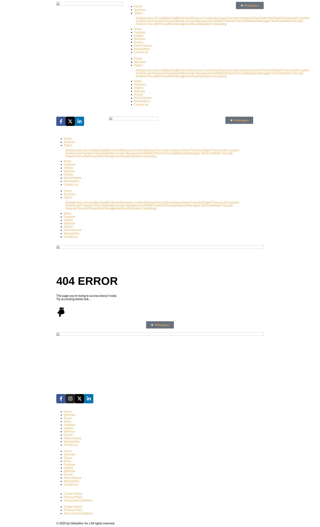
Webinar (139, 39)
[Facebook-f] (61, 398)
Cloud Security (156, 150)
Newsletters (142, 49)
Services (140, 9)
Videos (138, 35)
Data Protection (192, 150)
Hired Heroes (143, 45)
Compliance (174, 150)
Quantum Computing (142, 156)
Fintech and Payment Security (155, 21)
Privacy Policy (73, 497)
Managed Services (270, 21)
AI (137, 18)
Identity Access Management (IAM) (127, 153)
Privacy (163, 24)
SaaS (125, 156)
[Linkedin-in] (88, 398)
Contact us (141, 52)
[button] (160, 324)
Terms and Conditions (78, 500)
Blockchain (183, 18)
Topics (138, 13)
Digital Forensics (284, 18)
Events (138, 42)
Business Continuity (134, 150)
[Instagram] (70, 398)
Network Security (147, 24)
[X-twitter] (79, 398)
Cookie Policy (73, 493)
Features (140, 32)
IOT (152, 153)
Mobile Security (293, 21)
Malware (182, 153)
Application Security (152, 18)
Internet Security (165, 153)
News (138, 29)
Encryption (302, 18)
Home (138, 6)
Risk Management (180, 24)
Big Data (170, 18)
